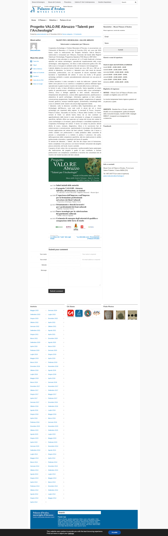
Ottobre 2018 (34, 370)
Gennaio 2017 (34, 402)
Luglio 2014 (34, 454)
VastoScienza (61, 524)
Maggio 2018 (34, 378)
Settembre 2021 (35, 330)
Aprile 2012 (33, 502)
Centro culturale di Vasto (52, 6)
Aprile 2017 (33, 398)
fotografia (60, 521)
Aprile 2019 (51, 358)
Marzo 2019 (34, 362)
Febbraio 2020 (34, 350)
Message (44, 270)
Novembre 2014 (53, 446)
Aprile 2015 (33, 442)
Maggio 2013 (52, 478)
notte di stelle (69, 524)
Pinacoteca (67, 2)
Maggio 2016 (52, 414)
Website (44, 265)
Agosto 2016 (34, 410)
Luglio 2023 (52, 314)
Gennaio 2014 (34, 466)
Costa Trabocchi (83, 520)
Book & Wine (96, 524)
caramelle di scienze (79, 524)
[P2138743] (79, 313)
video (59, 520)
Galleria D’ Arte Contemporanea (85, 2)
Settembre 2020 (35, 342)
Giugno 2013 (34, 478)
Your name (43, 254)
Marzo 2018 (34, 382)
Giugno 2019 (52, 354)
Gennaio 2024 (52, 310)
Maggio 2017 (52, 394)
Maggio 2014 (34, 458)
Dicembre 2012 (53, 486)
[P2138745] (70, 313)
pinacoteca (69, 520)
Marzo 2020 (52, 346)
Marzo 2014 (34, 462)
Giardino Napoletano (104, 2)
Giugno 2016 (34, 414)
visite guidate (91, 519)
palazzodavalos (42, 34)
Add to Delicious (37, 68)
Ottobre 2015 (34, 430)
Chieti (96, 519)
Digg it (35, 65)
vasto (85, 519)
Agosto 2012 (34, 494)
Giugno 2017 (34, 394)
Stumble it (36, 76)
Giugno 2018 (52, 374)
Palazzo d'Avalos (62, 519)
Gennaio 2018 (52, 382)
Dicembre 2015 (35, 426)
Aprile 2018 (51, 378)
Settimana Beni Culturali (87, 521)
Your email (43, 259)
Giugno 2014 (52, 454)
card (77, 520)
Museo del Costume (54, 2)
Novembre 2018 (53, 366)
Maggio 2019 (34, 358)
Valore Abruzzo (67, 6)
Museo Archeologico (38, 2)
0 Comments (77, 34)
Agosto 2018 (52, 370)
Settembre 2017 (53, 390)
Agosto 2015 (34, 434)
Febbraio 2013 (34, 486)
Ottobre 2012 (34, 490)
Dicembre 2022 (53, 318)
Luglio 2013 (52, 474)
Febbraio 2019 (52, 362)
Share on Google (38, 84)
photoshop (77, 521)
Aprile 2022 (51, 322)
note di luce (89, 524)
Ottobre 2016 (34, 406)
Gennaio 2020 (52, 350)
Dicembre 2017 (35, 386)
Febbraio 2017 (52, 398)
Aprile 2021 (51, 334)
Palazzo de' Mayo (68, 521)
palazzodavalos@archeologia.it (113, 176)
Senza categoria (67, 34)
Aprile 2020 (33, 346)
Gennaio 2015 (34, 446)
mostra (63, 520)
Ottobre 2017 (34, 390)
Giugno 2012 (34, 498)
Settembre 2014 (35, 450)
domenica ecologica (94, 520)
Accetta (114, 532)
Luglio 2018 (34, 374)
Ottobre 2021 (52, 326)
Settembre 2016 (53, 406)
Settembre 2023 (35, 314)
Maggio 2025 (34, 310)
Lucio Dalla (61, 526)
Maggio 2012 (52, 498)
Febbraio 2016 (34, 422)
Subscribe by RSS (38, 80)
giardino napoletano (73, 519)
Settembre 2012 (53, 490)
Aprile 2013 (33, 482)
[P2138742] (88, 313)
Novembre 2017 (53, 386)
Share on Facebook (38, 72)
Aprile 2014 (51, 458)
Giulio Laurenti (78, 526)
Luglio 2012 (52, 494)
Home (33, 20)
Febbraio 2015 (52, 442)
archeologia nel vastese (79, 523)
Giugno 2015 (34, 438)
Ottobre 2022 (34, 322)
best (74, 520)
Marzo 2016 (52, 418)
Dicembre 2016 (53, 402)
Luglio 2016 (52, 410)
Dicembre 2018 (35, 366)
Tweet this (36, 61)
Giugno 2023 (34, 318)
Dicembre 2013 (53, 466)
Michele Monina (69, 526)
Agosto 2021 (52, 330)
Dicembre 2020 (53, 338)
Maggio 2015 (52, 438)
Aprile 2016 (33, 418)
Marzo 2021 (34, 338)
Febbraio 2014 (52, 462)
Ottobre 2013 (34, 470)
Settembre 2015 (53, 430)
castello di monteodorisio (93, 523)
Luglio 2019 (34, 354)
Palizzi (81, 519)
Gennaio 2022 (34, 326)
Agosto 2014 (52, 450)
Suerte (84, 526)
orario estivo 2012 (67, 523)
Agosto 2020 (52, 342)
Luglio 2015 (52, 434)
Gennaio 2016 (52, 422)
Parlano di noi (36, 6)
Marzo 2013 (52, 482)
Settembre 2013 (53, 470)
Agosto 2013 (34, 474)
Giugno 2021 (34, 334)
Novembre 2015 (53, 426)
